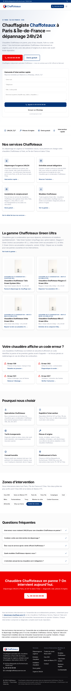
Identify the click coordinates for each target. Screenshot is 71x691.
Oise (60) (7, 495)
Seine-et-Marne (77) (20, 495)
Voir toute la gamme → (9, 251)
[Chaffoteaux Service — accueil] (12, 6)
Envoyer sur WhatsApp (35, 110)
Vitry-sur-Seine (19, 504)
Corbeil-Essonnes (52, 499)
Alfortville (7, 504)
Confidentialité (62, 670)
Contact (46, 664)
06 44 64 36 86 (58, 6)
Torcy (26, 499)
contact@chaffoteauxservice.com (15, 670)
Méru (5, 499)
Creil (63, 495)
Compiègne (54, 495)
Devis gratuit (32, 58)
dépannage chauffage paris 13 (14, 615)
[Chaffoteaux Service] (11, 649)
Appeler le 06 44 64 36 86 (36, 104)
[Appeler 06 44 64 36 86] (67, 1)
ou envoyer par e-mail (35, 114)
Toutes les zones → (34, 504)
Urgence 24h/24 (38, 671)
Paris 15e (43, 495)
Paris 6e (34, 495)
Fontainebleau (16, 499)
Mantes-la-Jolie (37, 499)
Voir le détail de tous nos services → (14, 215)
